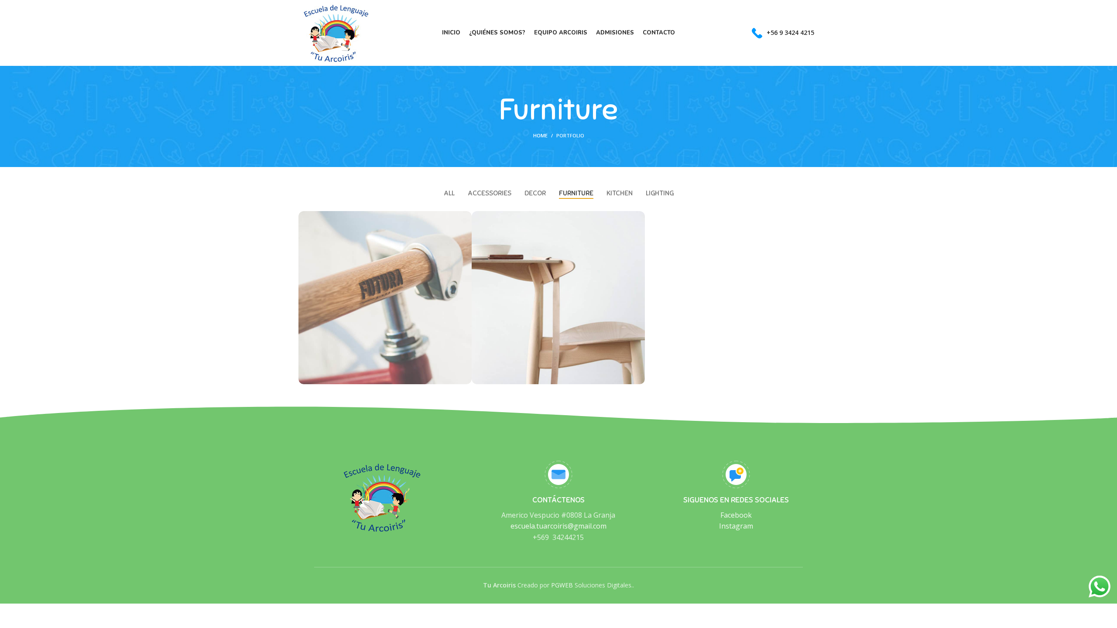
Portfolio (570, 135)
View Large (465, 217)
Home (540, 135)
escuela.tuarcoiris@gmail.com (558, 526)
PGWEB (562, 585)
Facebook (736, 515)
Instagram (736, 526)
